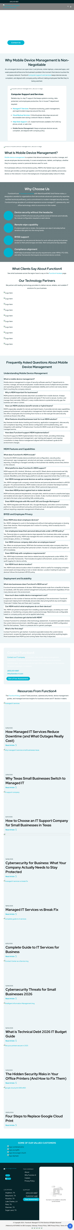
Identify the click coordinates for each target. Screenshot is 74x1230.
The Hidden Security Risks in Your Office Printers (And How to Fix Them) (36, 1076)
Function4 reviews (55, 273)
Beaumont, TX (10, 1196)
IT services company (26, 193)
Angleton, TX (10, 1193)
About (27, 1172)
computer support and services (40, 75)
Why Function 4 (30, 1175)
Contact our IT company (16, 657)
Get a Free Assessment (18, 678)
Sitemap (34, 1225)
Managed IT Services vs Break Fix (32, 909)
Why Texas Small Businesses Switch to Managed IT (36, 780)
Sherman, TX (10, 1207)
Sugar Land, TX (10, 1210)
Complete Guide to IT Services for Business (32, 949)
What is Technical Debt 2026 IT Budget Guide (36, 1033)
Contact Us (16, 42)
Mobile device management (15, 157)
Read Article (10, 745)
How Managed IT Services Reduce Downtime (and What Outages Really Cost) (35, 736)
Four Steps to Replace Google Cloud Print (34, 1118)
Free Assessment (31, 1199)
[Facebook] (23, 1)
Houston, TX (9, 1198)
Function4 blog (14, 696)
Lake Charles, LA (11, 1201)
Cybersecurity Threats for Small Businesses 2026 (31, 991)
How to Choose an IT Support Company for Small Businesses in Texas (37, 822)
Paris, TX (8, 1204)
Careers (27, 1178)
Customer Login (32, 1196)
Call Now (33, 42)
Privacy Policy (30, 1181)
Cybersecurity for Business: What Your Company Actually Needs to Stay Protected (36, 867)
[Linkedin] (21, 1)
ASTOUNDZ (16, 1225)
